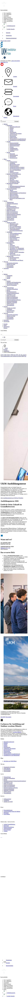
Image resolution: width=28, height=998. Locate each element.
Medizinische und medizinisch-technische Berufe (17, 250)
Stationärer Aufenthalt (9, 790)
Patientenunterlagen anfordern (11, 787)
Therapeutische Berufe (15, 255)
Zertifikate (12, 151)
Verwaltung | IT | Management (17, 248)
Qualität (8, 141)
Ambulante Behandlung (9, 778)
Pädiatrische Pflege (14, 180)
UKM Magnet (7, 768)
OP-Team (12, 179)
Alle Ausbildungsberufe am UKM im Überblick (12, 498)
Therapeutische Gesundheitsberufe (18, 139)
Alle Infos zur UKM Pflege (10, 761)
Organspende (13, 156)
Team (11, 184)
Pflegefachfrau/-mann (15, 164)
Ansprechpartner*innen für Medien (12, 811)
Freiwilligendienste (14, 234)
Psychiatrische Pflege (15, 182)
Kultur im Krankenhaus (9, 786)
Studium (12, 171)
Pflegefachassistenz (14, 166)
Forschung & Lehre (14, 246)
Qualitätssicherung (14, 149)
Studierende (12, 253)
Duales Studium (13, 238)
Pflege (5, 159)
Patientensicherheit (14, 143)
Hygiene (12, 147)
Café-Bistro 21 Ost (8, 782)
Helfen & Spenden (8, 783)
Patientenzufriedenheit (15, 144)
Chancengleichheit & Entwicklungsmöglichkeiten (16, 230)
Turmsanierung (7, 777)
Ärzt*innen (12, 245)
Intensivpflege (13, 178)
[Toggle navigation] (1, 120)
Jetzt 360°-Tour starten (6, 717)
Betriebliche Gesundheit (15, 228)
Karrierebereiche (10, 242)
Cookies (5, 831)
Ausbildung (12, 163)
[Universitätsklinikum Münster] (14, 48)
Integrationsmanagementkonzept (17, 186)
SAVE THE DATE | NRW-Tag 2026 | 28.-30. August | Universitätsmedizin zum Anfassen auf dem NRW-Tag (14, 355)
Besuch (5, 779)
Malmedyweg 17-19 (5, 548)
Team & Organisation (12, 188)
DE (4, 337)
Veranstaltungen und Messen (16, 260)
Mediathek (6, 812)
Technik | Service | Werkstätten (17, 252)
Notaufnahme (13, 136)
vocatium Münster (17, 732)
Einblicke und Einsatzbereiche (14, 174)
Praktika (11, 241)
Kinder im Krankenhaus (9, 785)
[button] (5, 271)
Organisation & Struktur (9, 767)
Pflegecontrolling (14, 194)
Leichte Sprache (10, 29)
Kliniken (12, 128)
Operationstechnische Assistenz (17, 168)
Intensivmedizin (13, 135)
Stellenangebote (13, 161)
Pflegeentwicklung (14, 195)
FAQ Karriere (13, 259)
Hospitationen (13, 236)
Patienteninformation (14, 145)
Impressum (6, 825)
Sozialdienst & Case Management (17, 140)
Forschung (6, 268)
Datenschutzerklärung (9, 827)
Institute (11, 130)
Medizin (5, 124)
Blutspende (12, 153)
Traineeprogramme (14, 172)
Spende (8, 152)
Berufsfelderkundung (15, 237)
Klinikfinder (9, 125)
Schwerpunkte (7, 771)
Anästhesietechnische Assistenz (17, 167)
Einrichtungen (13, 132)
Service (5, 201)
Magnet (11, 190)
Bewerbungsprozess (14, 257)
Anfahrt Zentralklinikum (9, 824)
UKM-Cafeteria (7, 791)
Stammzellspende (14, 155)
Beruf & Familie (13, 225)
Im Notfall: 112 (4, 62)
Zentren (11, 129)
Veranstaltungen (7, 793)
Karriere (8, 160)
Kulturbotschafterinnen (15, 187)
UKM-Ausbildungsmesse (16, 233)
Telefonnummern (8, 828)
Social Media (7, 814)
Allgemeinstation (14, 175)
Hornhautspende (13, 157)
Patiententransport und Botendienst (18, 193)
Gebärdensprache (11, 25)
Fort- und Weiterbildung (15, 170)
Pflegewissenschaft (14, 197)
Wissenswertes (10, 256)
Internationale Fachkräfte (12, 183)
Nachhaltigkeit (7, 769)
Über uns (6, 261)
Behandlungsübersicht (15, 126)
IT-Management (13, 191)
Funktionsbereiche (14, 176)
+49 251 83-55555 (15, 60)
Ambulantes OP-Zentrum (16, 133)
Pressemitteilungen (8, 810)
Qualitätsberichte (13, 148)
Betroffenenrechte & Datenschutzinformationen (15, 781)
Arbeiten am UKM (11, 222)
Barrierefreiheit (7, 829)
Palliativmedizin (13, 137)
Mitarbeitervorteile (14, 224)
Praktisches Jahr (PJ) (14, 240)
